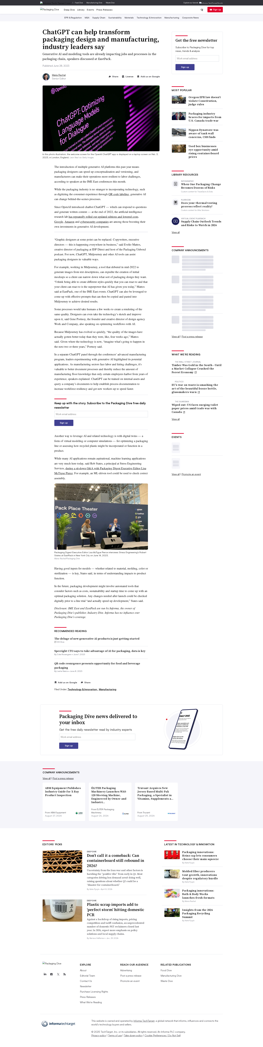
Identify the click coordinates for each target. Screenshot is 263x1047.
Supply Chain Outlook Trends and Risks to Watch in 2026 (201, 223)
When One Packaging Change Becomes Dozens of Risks (201, 186)
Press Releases (104, 9)
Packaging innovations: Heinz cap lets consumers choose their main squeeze (200, 855)
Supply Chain (98, 17)
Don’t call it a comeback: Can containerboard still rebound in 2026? (115, 861)
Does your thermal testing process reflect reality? (199, 204)
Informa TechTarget (143, 1020)
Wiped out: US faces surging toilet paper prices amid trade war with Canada (195, 408)
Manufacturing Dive (94, 3)
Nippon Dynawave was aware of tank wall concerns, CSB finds (204, 133)
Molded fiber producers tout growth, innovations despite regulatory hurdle (200, 874)
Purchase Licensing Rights (94, 991)
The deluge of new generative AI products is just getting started (96, 638)
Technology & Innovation (149, 17)
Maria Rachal (59, 75)
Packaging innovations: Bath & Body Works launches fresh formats (198, 894)
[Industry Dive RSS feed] (64, 974)
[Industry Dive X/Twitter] (58, 974)
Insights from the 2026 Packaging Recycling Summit (197, 913)
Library (81, 9)
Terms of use (115, 1035)
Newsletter (85, 986)
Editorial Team (87, 975)
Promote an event (191, 474)
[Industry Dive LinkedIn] (45, 974)
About (83, 970)
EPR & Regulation (73, 17)
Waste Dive (110, 3)
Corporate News (190, 17)
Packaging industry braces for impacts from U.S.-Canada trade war (205, 117)
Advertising (126, 970)
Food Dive (79, 3)
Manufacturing (172, 17)
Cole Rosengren (64, 654)
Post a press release (192, 336)
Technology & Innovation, (83, 689)
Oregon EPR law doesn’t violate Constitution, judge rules (205, 100)
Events (90, 9)
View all (176, 232)
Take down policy (133, 1035)
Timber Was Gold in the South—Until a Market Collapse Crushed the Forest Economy (196, 368)
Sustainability (115, 17)
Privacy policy (98, 1035)
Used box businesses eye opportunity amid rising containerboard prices (204, 151)
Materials (129, 17)
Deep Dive (69, 9)
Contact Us (86, 980)
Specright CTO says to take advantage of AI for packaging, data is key (99, 651)
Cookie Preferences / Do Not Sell (163, 1035)
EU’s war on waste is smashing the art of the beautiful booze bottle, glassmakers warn (195, 388)
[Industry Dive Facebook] (51, 974)
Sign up (217, 9)
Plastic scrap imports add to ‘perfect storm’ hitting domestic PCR (115, 910)
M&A (87, 17)
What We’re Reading (91, 1002)
